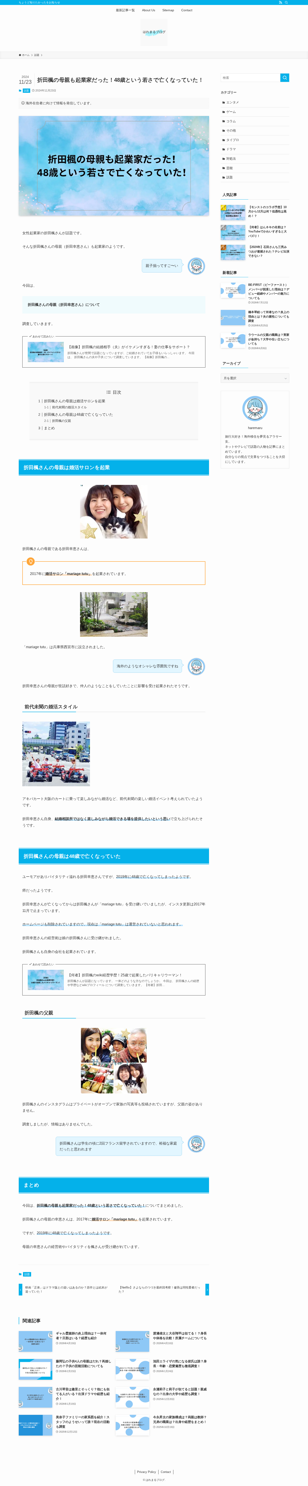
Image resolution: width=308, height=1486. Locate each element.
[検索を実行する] (284, 77)
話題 (26, 90)
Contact (166, 1472)
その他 (231, 130)
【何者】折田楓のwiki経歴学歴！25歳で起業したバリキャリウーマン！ (124, 975)
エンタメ (232, 102)
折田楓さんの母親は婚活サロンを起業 (74, 401)
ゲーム (231, 112)
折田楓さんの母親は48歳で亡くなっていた (78, 414)
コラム (231, 121)
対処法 (231, 158)
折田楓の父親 (61, 421)
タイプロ (232, 140)
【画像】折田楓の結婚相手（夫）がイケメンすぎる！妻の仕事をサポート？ (128, 347)
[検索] (286, 2)
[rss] (280, 2)
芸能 (229, 168)
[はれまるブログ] (154, 32)
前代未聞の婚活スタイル (69, 407)
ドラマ (231, 149)
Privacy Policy (146, 1472)
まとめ (49, 428)
